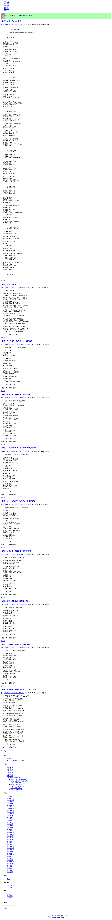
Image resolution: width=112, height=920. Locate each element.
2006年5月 (10, 822)
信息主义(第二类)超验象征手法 (19, 781)
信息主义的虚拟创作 (16, 788)
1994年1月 (10, 867)
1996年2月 (10, 853)
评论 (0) (3, 281)
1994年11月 (10, 861)
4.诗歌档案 (20, 24)
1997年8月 (10, 841)
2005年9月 (10, 827)
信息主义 (6, 10)
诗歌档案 (6, 9)
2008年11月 (10, 813)
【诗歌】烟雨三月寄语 (8, 284)
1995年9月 (10, 856)
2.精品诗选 (13, 24)
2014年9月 (10, 803)
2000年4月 (10, 831)
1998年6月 (10, 837)
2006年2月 (10, 824)
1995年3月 (10, 860)
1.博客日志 (7, 24)
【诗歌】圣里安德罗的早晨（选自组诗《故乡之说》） (19, 689)
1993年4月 (10, 870)
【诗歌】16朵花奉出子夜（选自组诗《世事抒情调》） (19, 448)
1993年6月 (10, 868)
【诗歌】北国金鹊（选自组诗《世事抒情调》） (17, 394)
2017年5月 (10, 796)
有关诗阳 (6, 5)
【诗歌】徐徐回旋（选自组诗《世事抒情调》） (17, 551)
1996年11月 (10, 848)
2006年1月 (10, 825)
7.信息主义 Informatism (13, 777)
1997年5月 (10, 844)
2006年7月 (10, 819)
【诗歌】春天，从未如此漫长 (11, 21)
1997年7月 (10, 843)
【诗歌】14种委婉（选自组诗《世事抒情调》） (17, 644)
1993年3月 (10, 872)
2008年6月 (10, 815)
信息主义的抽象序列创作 (17, 786)
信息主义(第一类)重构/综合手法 (19, 779)
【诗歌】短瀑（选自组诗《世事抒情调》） (15, 601)
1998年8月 (10, 836)
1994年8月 (10, 863)
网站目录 (6, 2)
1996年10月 (10, 849)
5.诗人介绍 (10, 774)
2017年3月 (10, 798)
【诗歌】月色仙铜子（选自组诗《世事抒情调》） (18, 341)
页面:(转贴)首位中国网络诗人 (15, 760)
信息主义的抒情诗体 (16, 784)
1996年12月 (10, 846)
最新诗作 (6, 7)
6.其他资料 (10, 776)
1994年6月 (10, 865)
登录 (8, 899)
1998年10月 (10, 834)
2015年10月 (10, 801)
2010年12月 (10, 810)
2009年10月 (10, 812)
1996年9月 (10, 851)
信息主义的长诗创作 (16, 789)
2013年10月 (10, 805)
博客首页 (6, 3)
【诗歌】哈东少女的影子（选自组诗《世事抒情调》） (19, 501)
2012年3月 (10, 807)
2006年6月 (10, 820)
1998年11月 (10, 832)
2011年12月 (10, 808)
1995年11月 (10, 855)
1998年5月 (10, 839)
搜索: (5, 902)
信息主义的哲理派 (15, 782)
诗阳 (6, 15)
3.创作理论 (10, 770)
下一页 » (4, 752)
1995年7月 (10, 858)
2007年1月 (10, 817)
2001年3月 (10, 829)
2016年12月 (10, 800)
